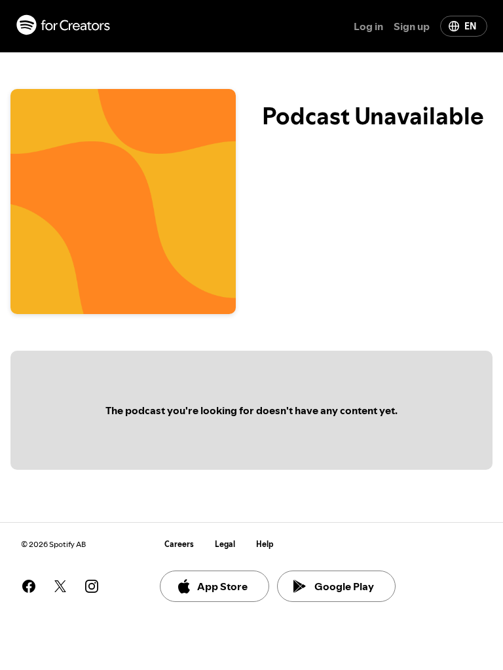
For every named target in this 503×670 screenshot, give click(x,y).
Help (265, 544)
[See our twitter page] (60, 586)
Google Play (344, 586)
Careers (179, 544)
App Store (222, 586)
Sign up (412, 26)
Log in (368, 26)
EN (470, 26)
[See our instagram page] (92, 586)
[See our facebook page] (29, 586)
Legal (225, 544)
